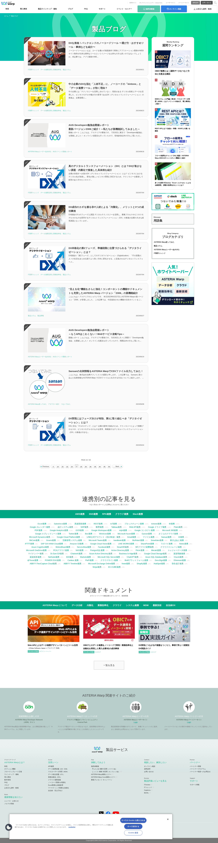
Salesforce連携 (60, 524)
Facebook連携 (104, 547)
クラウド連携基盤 (54, 780)
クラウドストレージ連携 (171, 547)
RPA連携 (106, 514)
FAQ (86, 9)
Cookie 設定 (133, 833)
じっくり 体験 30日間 (106, 772)
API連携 (51, 766)
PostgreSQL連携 (97, 550)
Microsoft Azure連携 (126, 534)
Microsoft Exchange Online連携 (101, 563)
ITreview (147, 785)
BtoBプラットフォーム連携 (136, 560)
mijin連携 (123, 530)
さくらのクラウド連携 (168, 534)
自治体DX (170, 605)
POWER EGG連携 (53, 560)
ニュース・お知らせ (11, 801)
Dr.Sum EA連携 (57, 553)
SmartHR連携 (123, 547)
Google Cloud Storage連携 (155, 553)
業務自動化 (55, 777)
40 (100, 467)
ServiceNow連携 (84, 547)
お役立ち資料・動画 (11, 788)
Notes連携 (183, 544)
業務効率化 (103, 605)
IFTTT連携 (29, 544)
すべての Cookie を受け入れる (133, 820)
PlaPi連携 (89, 560)
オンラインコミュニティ (151, 3)
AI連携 (181, 537)
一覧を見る (109, 665)
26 (86, 467)
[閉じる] (167, 819)
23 (72, 467)
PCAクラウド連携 (61, 550)
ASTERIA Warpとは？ (14, 762)
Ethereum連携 (180, 560)
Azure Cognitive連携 (40, 547)
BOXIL (146, 793)
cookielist (71, 827)
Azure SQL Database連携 (156, 557)
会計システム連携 (65, 527)
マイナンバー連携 (35, 553)
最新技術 (157, 605)
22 (67, 467)
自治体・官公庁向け (55, 790)
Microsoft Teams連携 (98, 540)
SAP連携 (84, 527)
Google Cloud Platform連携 (68, 537)
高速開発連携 (80, 524)
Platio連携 (178, 527)
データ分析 (77, 605)
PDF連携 (38, 530)
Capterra (147, 790)
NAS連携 (79, 550)
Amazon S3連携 (76, 544)
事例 (23, 9)
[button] (8, 827)
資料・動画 (204, 9)
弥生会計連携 (177, 563)
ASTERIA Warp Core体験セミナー (103, 777)
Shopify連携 (142, 563)
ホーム (6, 16)
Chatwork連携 (76, 553)
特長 (7, 9)
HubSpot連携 (159, 563)
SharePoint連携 (147, 544)
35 (95, 467)
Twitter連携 (73, 534)
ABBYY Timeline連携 (72, 563)
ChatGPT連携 (132, 557)
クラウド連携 (121, 514)
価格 (47, 9)
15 (62, 467)
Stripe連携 (97, 567)
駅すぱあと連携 (177, 540)
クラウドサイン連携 (109, 560)
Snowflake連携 (157, 540)
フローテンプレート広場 (13, 772)
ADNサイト (132, 3)
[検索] (215, 3)
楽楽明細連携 (179, 553)
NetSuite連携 (53, 557)
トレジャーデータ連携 (177, 550)
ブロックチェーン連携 (134, 524)
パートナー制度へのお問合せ (200, 772)
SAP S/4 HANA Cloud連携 (52, 544)
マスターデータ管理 (58, 772)
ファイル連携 (148, 537)
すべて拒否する (133, 826)
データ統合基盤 (56, 774)
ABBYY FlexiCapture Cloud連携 (43, 563)
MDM (146, 605)
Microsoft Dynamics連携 (39, 537)
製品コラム (158, 246)
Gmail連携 (131, 537)
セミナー (124, 9)
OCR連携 (80, 530)
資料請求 (195, 3)
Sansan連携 (166, 537)
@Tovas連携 (32, 560)
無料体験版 (95, 766)
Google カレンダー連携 (40, 527)
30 (90, 467)
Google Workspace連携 (101, 530)
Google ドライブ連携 (157, 527)
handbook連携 (120, 540)
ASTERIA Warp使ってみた (164, 242)
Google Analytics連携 (59, 530)
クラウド (117, 605)
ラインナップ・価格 (11, 774)
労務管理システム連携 (72, 540)
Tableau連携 (116, 527)
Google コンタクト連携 (145, 530)
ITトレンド (148, 787)
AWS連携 (79, 514)
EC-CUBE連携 (114, 567)
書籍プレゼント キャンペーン (101, 780)
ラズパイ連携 (166, 544)
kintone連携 (156, 524)
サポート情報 (194, 785)
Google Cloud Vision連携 (100, 544)
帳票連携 (100, 527)
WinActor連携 (105, 534)
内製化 (90, 605)
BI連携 (172, 524)
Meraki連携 (156, 550)
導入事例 (7, 777)
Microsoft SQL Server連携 (109, 557)
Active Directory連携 (120, 550)
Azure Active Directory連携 (100, 553)
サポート (102, 9)
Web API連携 (134, 527)
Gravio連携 (51, 540)
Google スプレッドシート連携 (48, 534)
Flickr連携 (140, 550)
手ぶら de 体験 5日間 (104, 769)
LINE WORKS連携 (126, 544)
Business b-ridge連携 (128, 553)
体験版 (150, 9)
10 (58, 467)
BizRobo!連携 (138, 540)
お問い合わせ (206, 3)
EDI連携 (69, 557)
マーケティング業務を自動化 (58, 788)
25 (81, 467)
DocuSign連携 (161, 560)
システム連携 (132, 605)
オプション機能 (9, 769)
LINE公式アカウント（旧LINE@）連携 (103, 537)
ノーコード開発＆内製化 (57, 782)
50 (109, 467)
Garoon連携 (147, 534)
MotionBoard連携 (63, 547)
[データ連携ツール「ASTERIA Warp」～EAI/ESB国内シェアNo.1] (8, 3)
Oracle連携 (178, 557)
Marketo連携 (85, 557)
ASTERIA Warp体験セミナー (101, 774)
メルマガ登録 (9, 804)
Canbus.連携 (73, 560)
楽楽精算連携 (35, 557)
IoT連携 (113, 524)
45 (104, 467)
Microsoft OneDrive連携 (36, 550)
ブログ (70, 9)
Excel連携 (42, 524)
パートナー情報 (195, 766)
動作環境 (7, 780)
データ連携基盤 (58, 769)
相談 (175, 9)
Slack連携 (138, 514)
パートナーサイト (183, 3)
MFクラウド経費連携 (144, 547)
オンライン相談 (149, 766)
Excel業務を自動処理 (55, 785)
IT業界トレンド (160, 253)
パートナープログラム (198, 769)
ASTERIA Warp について (55, 605)
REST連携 (98, 524)
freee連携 (126, 563)
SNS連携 (93, 514)
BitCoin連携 (34, 540)
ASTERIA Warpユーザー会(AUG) (166, 250)
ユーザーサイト (170, 3)
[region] (91, 826)
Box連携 (88, 534)
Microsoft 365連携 (170, 530)
